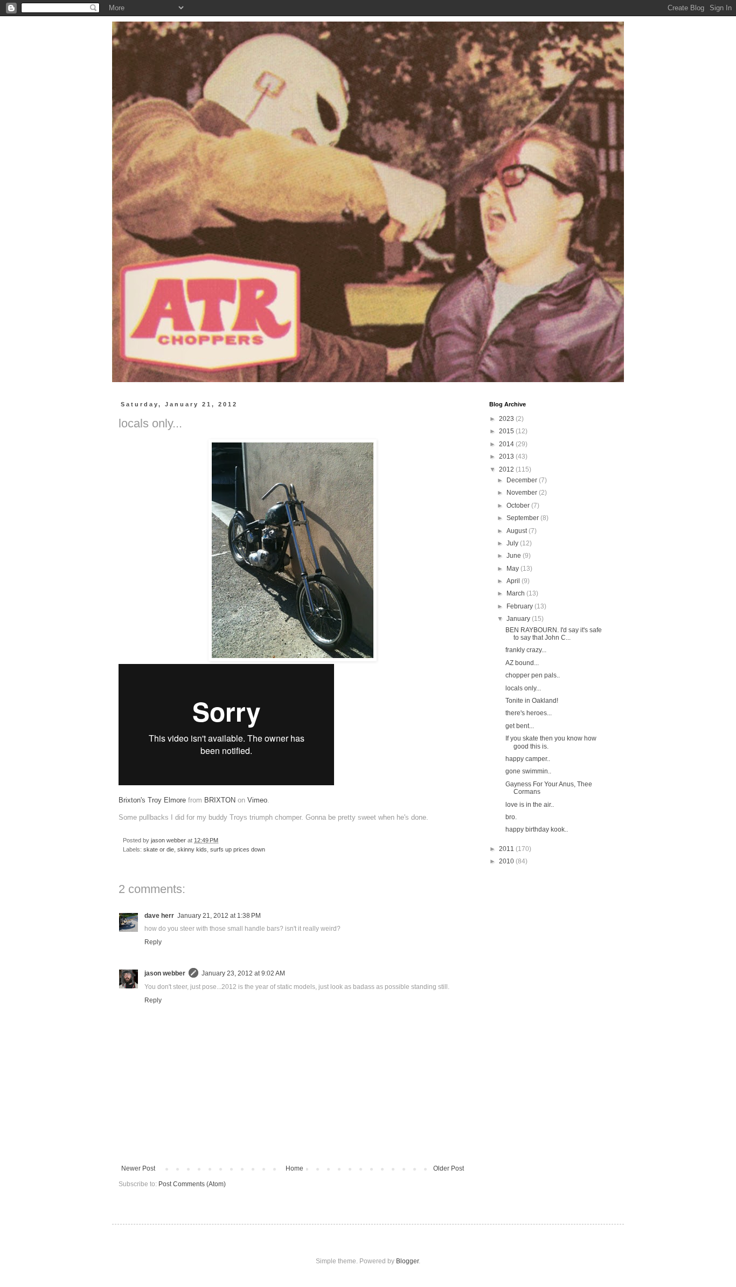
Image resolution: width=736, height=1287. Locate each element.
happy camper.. (527, 759)
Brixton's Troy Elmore (152, 800)
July (513, 543)
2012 (507, 469)
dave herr (159, 915)
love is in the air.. (529, 804)
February (520, 606)
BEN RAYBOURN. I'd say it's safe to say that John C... (553, 633)
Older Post (448, 1168)
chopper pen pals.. (532, 675)
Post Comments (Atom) (192, 1184)
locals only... (523, 688)
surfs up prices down (237, 849)
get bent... (519, 726)
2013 (507, 456)
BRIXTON (219, 800)
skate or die (158, 849)
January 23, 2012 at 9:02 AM (243, 973)
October (518, 505)
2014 (507, 444)
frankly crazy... (525, 650)
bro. (511, 817)
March (516, 593)
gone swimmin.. (528, 771)
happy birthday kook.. (536, 829)
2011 (507, 849)
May (513, 568)
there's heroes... (528, 713)
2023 (507, 419)
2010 (507, 861)
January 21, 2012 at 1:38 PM (219, 915)
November (522, 492)
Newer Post (138, 1168)
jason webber (164, 973)
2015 (507, 431)
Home (294, 1168)
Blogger (407, 1261)
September (523, 518)
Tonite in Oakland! (531, 700)
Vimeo (257, 800)
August (517, 531)
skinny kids (192, 849)
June (514, 555)
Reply (153, 942)
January (519, 618)
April (514, 581)
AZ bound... (522, 663)
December (522, 480)
